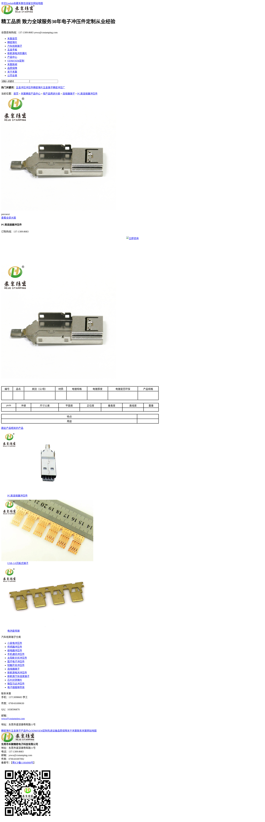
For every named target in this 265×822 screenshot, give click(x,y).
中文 (3, 3)
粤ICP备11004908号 (22, 762)
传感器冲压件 (14, 646)
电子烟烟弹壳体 (16, 687)
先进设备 (52, 730)
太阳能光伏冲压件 (17, 658)
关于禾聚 (12, 72)
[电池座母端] (47, 628)
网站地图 (38, 3)
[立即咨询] (132, 238)
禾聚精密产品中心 (30, 93)
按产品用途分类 (51, 93)
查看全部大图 (8, 217)
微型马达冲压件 (16, 683)
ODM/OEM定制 (15, 60)
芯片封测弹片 (14, 680)
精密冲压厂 (59, 87)
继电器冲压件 (14, 650)
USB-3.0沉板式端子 (17, 563)
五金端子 (48, 87)
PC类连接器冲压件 (87, 93)
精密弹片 (12, 42)
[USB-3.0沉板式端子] (47, 560)
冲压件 (29, 87)
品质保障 (12, 68)
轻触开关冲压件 (16, 665)
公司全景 (12, 75)
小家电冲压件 (14, 643)
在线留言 (28, 3)
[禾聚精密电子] (18, 13)
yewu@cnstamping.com (13, 718)
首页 (15, 93)
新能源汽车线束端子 (18, 676)
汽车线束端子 (14, 46)
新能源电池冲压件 (17, 672)
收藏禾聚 (18, 3)
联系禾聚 (82, 730)
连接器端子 (69, 93)
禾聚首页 (12, 38)
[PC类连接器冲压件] (58, 209)
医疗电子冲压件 (16, 661)
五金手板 (12, 49)
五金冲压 (21, 87)
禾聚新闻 (12, 64)
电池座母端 (13, 631)
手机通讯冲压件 (16, 654)
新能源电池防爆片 (17, 53)
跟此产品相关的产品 (12, 428)
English (9, 3)
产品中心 (12, 57)
